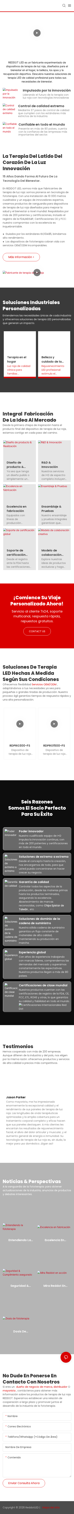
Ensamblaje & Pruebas (51, 508)
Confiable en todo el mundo (41, 124)
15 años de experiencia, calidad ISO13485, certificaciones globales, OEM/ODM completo (38, 41)
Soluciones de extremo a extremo (44, 857)
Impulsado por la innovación (47, 90)
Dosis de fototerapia (20, 1331)
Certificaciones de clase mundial (43, 985)
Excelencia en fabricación (16, 508)
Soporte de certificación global (16, 552)
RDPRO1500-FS (54, 745)
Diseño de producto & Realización (15, 464)
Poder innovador (31, 831)
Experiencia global (32, 952)
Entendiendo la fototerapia (19, 1240)
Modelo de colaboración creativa (51, 552)
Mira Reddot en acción (54, 1286)
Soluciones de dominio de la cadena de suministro (39, 921)
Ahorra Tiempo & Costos (38, 23)
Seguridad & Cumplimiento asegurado (19, 1286)
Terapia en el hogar (16, 359)
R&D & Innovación (49, 464)
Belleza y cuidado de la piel (51, 359)
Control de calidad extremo (41, 106)
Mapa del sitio (51, 1507)
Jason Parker (16, 1097)
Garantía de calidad (34, 882)
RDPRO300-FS (20, 745)
